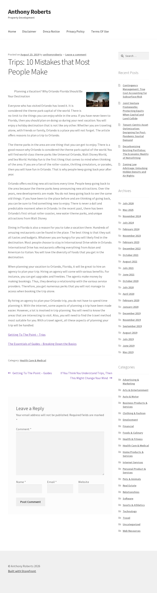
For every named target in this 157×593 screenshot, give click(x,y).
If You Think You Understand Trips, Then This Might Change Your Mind (86, 375)
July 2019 (128, 339)
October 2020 (130, 281)
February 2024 (131, 229)
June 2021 (128, 274)
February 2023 (131, 242)
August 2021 (130, 261)
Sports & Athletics (134, 505)
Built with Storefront (22, 571)
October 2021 (130, 255)
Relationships (131, 492)
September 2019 (132, 326)
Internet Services (133, 462)
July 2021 (128, 268)
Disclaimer (29, 31)
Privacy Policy (75, 31)
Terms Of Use (100, 31)
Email (52, 482)
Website (83, 482)
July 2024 (128, 222)
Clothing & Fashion (134, 413)
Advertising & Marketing (131, 381)
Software (128, 498)
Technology (130, 511)
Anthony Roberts (29, 11)
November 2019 (132, 320)
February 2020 (131, 300)
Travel (126, 518)
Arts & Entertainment (135, 390)
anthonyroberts (52, 54)
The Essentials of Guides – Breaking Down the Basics (42, 344)
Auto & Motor (131, 396)
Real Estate (129, 485)
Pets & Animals (132, 479)
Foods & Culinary (133, 432)
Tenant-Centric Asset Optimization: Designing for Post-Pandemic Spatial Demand (135, 132)
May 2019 (128, 352)
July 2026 (128, 203)
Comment (23, 429)
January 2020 (130, 307)
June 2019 (128, 345)
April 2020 (128, 294)
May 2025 (128, 210)
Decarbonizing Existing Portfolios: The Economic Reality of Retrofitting (136, 152)
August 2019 (130, 332)
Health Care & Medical (33, 360)
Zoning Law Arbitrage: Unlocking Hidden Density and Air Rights (135, 170)
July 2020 (128, 287)
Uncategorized (131, 524)
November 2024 (132, 216)
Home (12, 31)
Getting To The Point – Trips (27, 334)
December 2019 (132, 313)
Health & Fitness (133, 439)
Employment (130, 419)
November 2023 (132, 235)
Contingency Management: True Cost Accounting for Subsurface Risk (135, 91)
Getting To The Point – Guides (32, 373)
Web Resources (132, 531)
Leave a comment (75, 54)
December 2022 (132, 248)
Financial (128, 426)
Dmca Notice (51, 31)
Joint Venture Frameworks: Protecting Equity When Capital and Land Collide (133, 110)
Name (21, 482)
